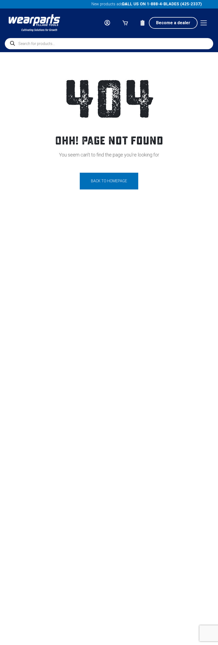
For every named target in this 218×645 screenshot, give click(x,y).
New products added (109, 4)
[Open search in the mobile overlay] (109, 43)
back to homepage (109, 181)
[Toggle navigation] (204, 23)
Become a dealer (173, 22)
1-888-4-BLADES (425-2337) (174, 4)
